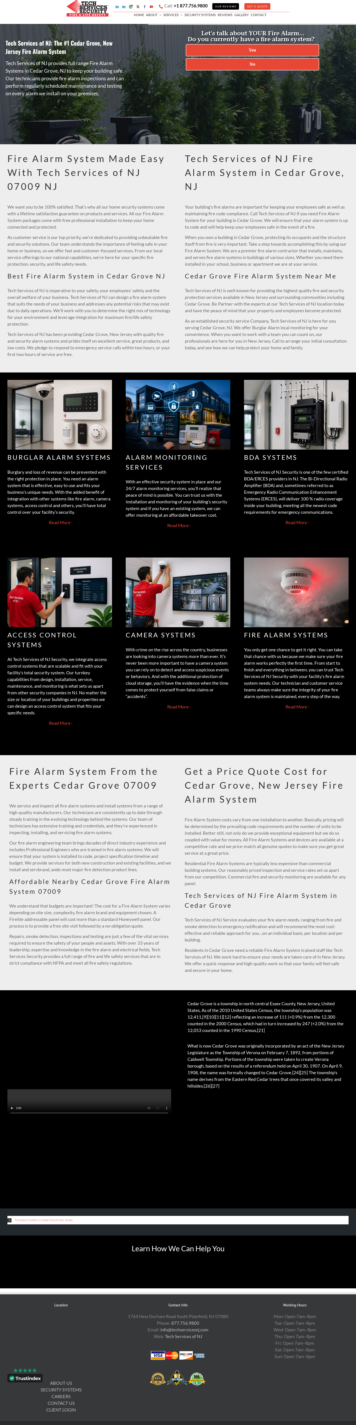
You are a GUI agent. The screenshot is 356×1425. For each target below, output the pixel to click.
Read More (59, 522)
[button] (178, 1220)
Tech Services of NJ (183, 1336)
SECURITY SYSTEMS (61, 1389)
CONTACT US (61, 1403)
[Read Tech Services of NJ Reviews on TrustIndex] (25, 1379)
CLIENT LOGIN (61, 1409)
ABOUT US (61, 1383)
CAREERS (61, 1396)
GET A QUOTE (257, 6)
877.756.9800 (185, 1323)
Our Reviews (225, 6)
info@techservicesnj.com (184, 1329)
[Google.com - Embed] (61, 1341)
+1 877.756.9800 (191, 5)
